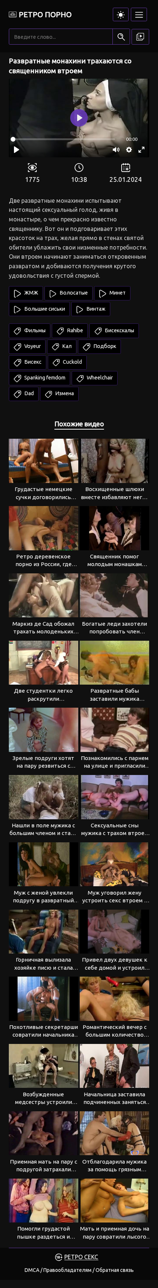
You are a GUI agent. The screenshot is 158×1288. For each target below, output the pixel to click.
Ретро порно (45, 14)
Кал (66, 346)
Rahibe (74, 330)
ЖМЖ (30, 293)
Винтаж (95, 309)
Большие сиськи (44, 309)
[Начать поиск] (121, 37)
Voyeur (32, 346)
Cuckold (72, 362)
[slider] (63, 139)
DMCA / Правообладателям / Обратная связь (79, 1270)
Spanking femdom (44, 378)
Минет (117, 293)
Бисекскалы (119, 330)
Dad (28, 393)
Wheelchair (99, 378)
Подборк (104, 346)
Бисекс (32, 362)
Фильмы (34, 330)
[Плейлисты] (140, 37)
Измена (64, 393)
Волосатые (73, 293)
